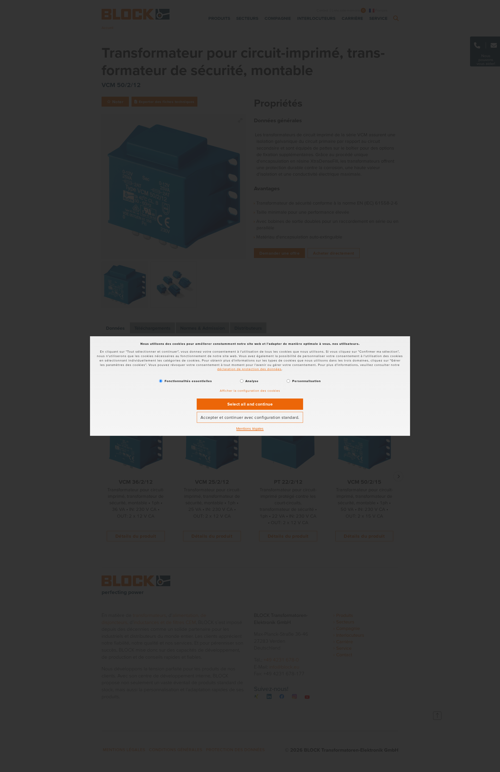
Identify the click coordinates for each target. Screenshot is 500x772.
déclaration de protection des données (249, 369)
